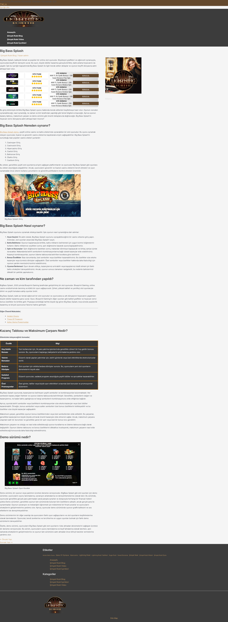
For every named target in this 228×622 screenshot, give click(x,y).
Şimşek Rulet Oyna (160, 555)
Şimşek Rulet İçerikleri (16, 43)
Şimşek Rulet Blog (15, 36)
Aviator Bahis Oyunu (49, 555)
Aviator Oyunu (13, 316)
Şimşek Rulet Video (15, 39)
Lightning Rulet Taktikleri (100, 555)
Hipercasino (74, 555)
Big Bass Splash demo (9, 132)
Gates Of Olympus (62, 555)
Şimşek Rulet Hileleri (146, 555)
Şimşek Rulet (133, 555)
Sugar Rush (112, 555)
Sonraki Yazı (6, 542)
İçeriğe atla (4, 7)
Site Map (114, 618)
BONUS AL (85, 75)
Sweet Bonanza (123, 555)
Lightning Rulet (84, 555)
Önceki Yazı (6, 539)
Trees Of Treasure (14, 319)
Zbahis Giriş (12, 157)
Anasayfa (11, 32)
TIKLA (3, 4)
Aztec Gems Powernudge (17, 322)
